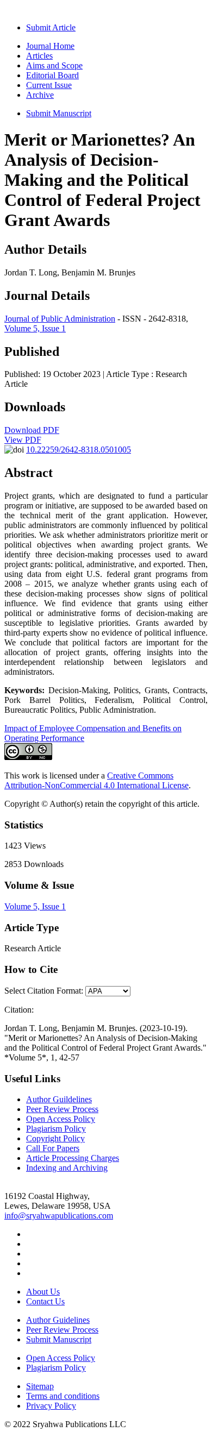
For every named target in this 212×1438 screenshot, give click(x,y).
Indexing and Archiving (67, 1167)
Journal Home (50, 46)
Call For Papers (52, 1148)
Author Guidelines (58, 1319)
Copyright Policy (55, 1138)
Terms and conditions (62, 1396)
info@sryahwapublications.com (58, 1215)
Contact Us (45, 1301)
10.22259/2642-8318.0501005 (78, 449)
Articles (39, 55)
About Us (43, 1291)
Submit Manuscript (58, 113)
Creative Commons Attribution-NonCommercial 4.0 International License (96, 780)
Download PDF (31, 430)
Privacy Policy (51, 1405)
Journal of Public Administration (59, 318)
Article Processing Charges (72, 1158)
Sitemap (40, 1386)
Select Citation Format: (43, 990)
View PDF (22, 439)
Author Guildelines (59, 1099)
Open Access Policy (60, 1118)
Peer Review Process (62, 1109)
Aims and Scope (54, 65)
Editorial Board (52, 75)
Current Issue (49, 85)
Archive (40, 94)
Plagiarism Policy (56, 1128)
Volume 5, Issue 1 (35, 328)
